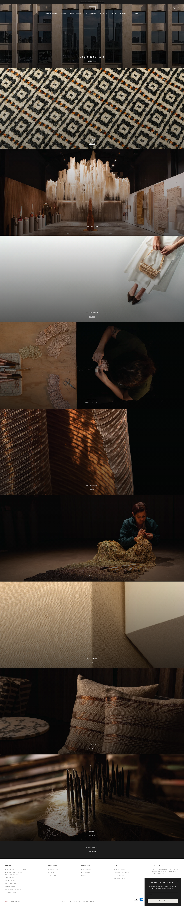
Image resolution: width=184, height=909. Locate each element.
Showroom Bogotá (86, 869)
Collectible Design (75, 14)
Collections (92, 143)
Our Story (51, 872)
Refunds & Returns (119, 878)
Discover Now (92, 61)
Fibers (92, 662)
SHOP (136, 14)
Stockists (83, 875)
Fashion (63, 14)
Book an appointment (11, 884)
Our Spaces (103, 14)
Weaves (92, 489)
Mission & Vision (53, 869)
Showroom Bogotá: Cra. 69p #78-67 (15, 869)
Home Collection (51, 14)
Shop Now (92, 316)
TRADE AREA (123, 14)
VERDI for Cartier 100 (91, 403)
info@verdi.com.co (10, 886)
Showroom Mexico (86, 872)
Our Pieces (92, 576)
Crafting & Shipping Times (122, 872)
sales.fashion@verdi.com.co (13, 890)
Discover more (92, 835)
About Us (114, 14)
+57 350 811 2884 (10, 893)
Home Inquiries (9, 877)
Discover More (92, 230)
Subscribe (162, 901)
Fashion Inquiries (10, 880)
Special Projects (90, 14)
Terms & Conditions (119, 869)
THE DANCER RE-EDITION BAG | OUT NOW (92, 2)
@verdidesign (92, 851)
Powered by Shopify (87, 901)
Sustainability (52, 875)
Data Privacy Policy (119, 875)
